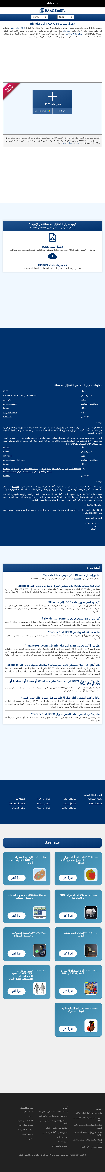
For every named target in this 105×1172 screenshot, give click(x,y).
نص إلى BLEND (30, 471)
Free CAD (7, 417)
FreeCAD (70, 444)
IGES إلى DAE (18, 808)
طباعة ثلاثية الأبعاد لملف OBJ (89, 1113)
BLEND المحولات (73, 468)
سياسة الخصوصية (25, 1129)
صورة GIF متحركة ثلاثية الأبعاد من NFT (87, 1119)
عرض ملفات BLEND (12, 471)
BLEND (6, 447)
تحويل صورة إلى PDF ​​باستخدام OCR (88, 1133)
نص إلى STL (62, 1137)
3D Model (7, 456)
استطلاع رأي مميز (25, 1125)
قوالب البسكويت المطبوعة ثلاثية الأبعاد (88, 1126)
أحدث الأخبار (53, 842)
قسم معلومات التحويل (70, 143)
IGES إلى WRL (95, 799)
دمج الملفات (62, 1141)
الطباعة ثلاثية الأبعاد (25, 1120)
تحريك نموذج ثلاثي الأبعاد (91, 1147)
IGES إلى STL (69, 799)
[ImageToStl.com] (52, 11)
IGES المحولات (10, 412)
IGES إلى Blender (17, 803)
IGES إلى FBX (43, 799)
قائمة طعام (52, 3)
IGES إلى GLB (43, 803)
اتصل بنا (30, 1138)
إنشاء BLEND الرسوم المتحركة (24, 468)
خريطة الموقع (27, 1134)
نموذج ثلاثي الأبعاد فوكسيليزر (51, 468)
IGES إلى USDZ (69, 808)
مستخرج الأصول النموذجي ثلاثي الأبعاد (54, 1122)
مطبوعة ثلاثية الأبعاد (73, 34)
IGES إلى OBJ (43, 808)
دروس (30, 1116)
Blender (66, 31)
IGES (22, 28)
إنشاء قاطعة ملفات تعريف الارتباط (53, 1111)
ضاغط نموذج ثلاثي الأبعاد (57, 1128)
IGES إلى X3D (95, 803)
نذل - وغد (15, 28)
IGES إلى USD (69, 803)
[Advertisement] (26, 59)
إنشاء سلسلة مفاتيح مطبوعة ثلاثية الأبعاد (87, 1141)
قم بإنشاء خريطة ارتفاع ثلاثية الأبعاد (53, 1116)
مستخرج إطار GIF (60, 1146)
